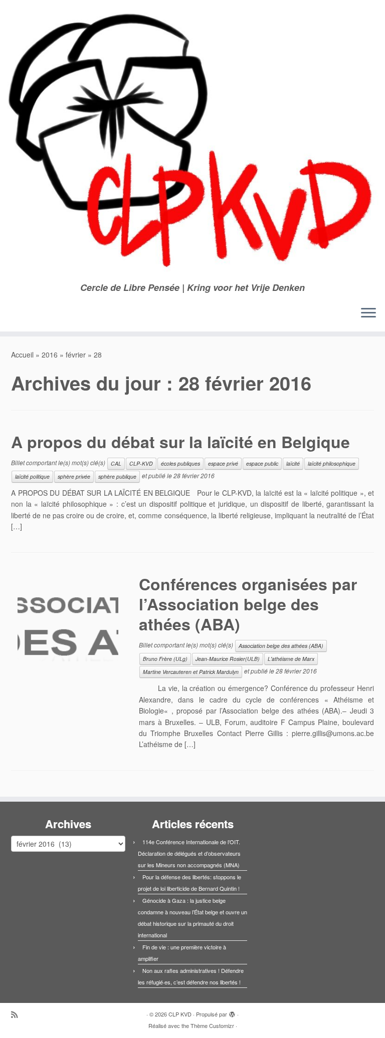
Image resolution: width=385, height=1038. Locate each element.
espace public (262, 463)
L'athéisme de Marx (291, 658)
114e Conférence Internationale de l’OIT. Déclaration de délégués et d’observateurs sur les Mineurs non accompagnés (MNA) (189, 853)
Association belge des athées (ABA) (281, 645)
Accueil (22, 355)
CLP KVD (179, 1014)
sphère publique (117, 476)
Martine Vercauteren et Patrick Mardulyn (191, 671)
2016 (50, 355)
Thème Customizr (212, 1025)
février (76, 355)
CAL (116, 463)
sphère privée (74, 476)
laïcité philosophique (331, 463)
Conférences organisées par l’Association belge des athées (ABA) (248, 603)
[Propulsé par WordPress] (232, 1011)
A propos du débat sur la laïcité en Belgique (180, 441)
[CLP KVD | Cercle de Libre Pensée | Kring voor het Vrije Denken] (192, 141)
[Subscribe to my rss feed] (17, 1014)
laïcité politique (32, 476)
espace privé (223, 463)
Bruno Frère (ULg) (165, 658)
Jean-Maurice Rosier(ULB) (228, 658)
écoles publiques (180, 463)
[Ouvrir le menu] (368, 313)
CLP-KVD (141, 463)
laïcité (293, 463)
